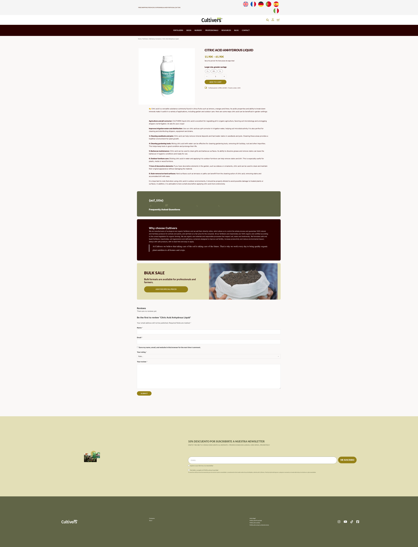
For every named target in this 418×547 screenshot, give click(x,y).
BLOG (236, 30)
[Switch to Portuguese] (268, 4)
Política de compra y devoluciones (259, 525)
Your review (142, 362)
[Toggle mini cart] (278, 20)
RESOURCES (226, 30)
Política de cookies (255, 522)
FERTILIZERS (178, 30)
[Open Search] (267, 20)
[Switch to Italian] (276, 11)
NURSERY (198, 30)
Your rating (142, 352)
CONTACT (246, 30)
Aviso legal (253, 518)
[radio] (207, 71)
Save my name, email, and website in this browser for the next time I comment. (170, 347)
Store (150, 520)
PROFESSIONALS (211, 30)
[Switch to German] (261, 4)
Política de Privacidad (256, 520)
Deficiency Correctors (155, 39)
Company (152, 518)
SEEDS (188, 30)
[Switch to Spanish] (276, 4)
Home (139, 39)
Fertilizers (145, 39)
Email (139, 337)
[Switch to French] (253, 4)
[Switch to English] (245, 4)
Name (140, 328)
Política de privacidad (211, 470)
